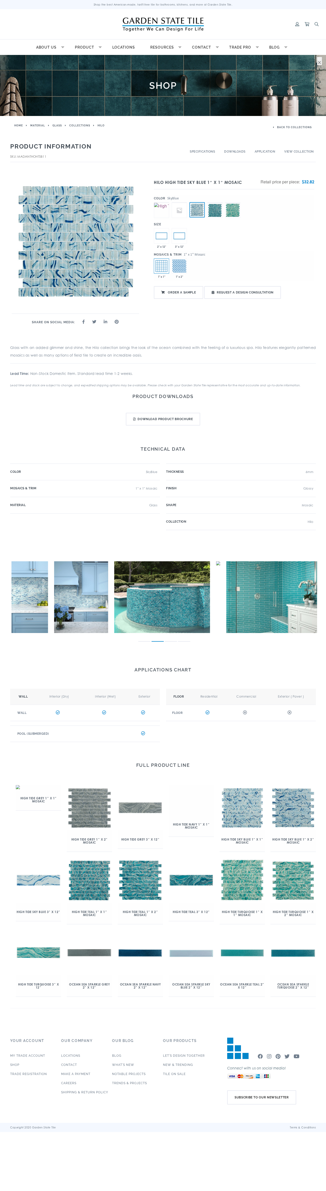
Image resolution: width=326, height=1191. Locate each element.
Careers (68, 1083)
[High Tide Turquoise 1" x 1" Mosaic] (232, 202)
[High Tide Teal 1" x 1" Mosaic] (215, 202)
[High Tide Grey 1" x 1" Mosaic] (161, 202)
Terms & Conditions (303, 1127)
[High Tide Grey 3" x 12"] (179, 235)
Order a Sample (181, 292)
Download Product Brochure (165, 419)
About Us (46, 47)
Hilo (101, 125)
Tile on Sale (174, 1074)
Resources (162, 47)
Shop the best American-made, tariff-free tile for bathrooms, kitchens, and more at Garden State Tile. (163, 4)
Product (84, 47)
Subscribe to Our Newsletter (262, 1097)
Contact (201, 47)
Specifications (202, 151)
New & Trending (178, 1065)
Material (37, 125)
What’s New (123, 1065)
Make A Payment (75, 1074)
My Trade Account (27, 1055)
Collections (79, 125)
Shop (14, 1065)
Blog (274, 47)
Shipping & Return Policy (84, 1092)
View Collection (299, 151)
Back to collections (294, 127)
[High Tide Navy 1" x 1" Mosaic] (179, 202)
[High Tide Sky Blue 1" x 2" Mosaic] (179, 266)
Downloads (235, 151)
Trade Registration (28, 1074)
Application (265, 151)
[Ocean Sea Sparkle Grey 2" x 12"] (161, 235)
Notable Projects (129, 1074)
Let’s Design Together (184, 1055)
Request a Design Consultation (245, 292)
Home (18, 125)
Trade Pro (240, 47)
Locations (123, 47)
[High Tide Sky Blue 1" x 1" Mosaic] (197, 209)
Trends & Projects (129, 1083)
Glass (57, 125)
